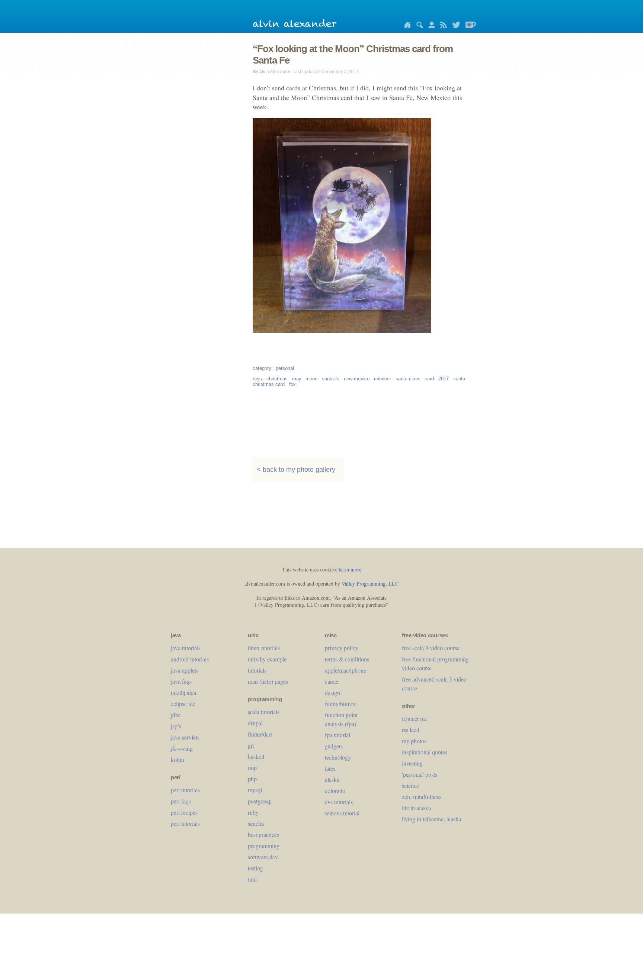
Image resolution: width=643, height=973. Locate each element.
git (251, 745)
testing (255, 868)
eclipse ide (183, 704)
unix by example (267, 659)
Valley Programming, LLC (370, 583)
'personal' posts (419, 774)
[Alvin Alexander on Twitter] (454, 26)
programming (263, 846)
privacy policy (341, 648)
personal (285, 368)
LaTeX (330, 768)
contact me (414, 718)
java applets (184, 670)
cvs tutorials (339, 802)
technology (338, 757)
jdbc (176, 715)
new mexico (357, 378)
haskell (256, 756)
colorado (335, 791)
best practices (263, 834)
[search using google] (418, 26)
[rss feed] (441, 26)
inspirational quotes (424, 752)
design (332, 692)
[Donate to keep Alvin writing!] (469, 26)
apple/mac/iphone (345, 670)
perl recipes (184, 812)
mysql (255, 790)
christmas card (269, 384)
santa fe (330, 378)
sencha (256, 823)
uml (252, 879)
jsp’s (176, 726)
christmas (277, 378)
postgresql (260, 801)
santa (459, 378)
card (429, 378)
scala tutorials (263, 712)
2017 (443, 378)
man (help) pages (268, 681)
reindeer (382, 378)
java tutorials (186, 648)
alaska (332, 779)
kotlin (177, 759)
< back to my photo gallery (296, 469)
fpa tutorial (337, 735)
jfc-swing (182, 748)
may (296, 378)
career (332, 681)
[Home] (405, 26)
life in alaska (416, 808)
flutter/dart (260, 734)
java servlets (185, 737)
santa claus (408, 378)
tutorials (257, 670)
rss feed (410, 730)
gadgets (334, 746)
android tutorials (190, 659)
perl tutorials (185, 790)
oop (252, 767)
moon (311, 378)
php (252, 779)
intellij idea (183, 692)
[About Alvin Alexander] (430, 26)
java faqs (181, 681)
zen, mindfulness (421, 796)
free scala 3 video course (431, 648)
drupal (255, 723)
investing (412, 763)
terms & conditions (347, 659)
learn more (350, 569)
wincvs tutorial (342, 813)
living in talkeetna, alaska (431, 819)
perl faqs (181, 801)
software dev (263, 857)
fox (292, 384)
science (410, 785)
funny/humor (340, 704)
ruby (253, 812)
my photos (414, 741)
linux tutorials (264, 648)
